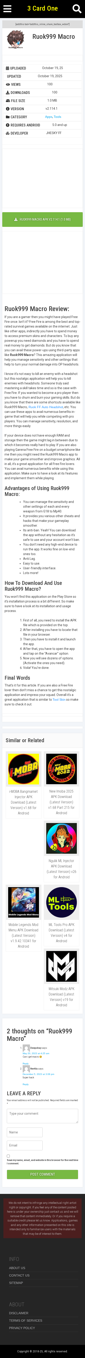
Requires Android (25, 125)
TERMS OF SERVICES (25, 1320)
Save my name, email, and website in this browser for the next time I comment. (42, 1162)
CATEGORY (19, 117)
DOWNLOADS (20, 93)
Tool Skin (59, 699)
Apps (48, 117)
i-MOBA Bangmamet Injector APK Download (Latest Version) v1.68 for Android (23, 802)
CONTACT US (19, 1275)
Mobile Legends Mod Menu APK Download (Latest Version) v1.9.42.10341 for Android (23, 936)
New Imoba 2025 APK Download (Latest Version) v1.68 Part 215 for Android (61, 802)
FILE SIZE (18, 101)
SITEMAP (16, 1283)
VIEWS (16, 84)
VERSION (17, 109)
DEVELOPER (19, 133)
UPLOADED (18, 68)
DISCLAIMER (18, 1313)
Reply (26, 1063)
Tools (57, 117)
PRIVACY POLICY (22, 1328)
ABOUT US (17, 1268)
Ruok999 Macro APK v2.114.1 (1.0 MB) (45, 219)
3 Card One (42, 8)
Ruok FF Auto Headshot (45, 407)
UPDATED (14, 76)
